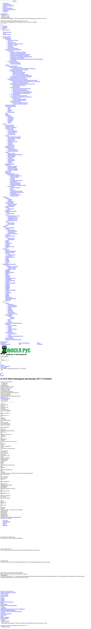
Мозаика (10, 109)
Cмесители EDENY (12, 167)
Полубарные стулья (12, 141)
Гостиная (5, 197)
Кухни (4, 124)
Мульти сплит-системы (15, 67)
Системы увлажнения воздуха (20, 103)
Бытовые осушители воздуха (20, 89)
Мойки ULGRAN (11, 153)
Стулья (7, 135)
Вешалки (10, 330)
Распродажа (6, 10)
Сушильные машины (15, 187)
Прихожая (7, 324)
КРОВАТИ (7, 285)
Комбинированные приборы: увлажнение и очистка (22, 83)
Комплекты (10, 304)
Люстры (10, 41)
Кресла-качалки (11, 205)
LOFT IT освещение (5, 366)
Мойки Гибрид (11, 157)
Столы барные (11, 133)
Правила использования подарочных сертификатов (12, 609)
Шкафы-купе (8, 243)
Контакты (5, 11)
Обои (6, 113)
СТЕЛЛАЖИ (8, 292)
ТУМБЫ (7, 294)
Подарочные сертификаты (9, 9)
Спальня (5, 226)
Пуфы (9, 320)
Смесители (10, 119)
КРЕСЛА (7, 273)
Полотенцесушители (13, 61)
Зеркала (7, 245)
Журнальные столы (12, 219)
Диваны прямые (12, 268)
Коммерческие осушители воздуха (21, 91)
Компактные (11, 201)
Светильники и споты (13, 40)
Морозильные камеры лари (16, 192)
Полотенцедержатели (15, 63)
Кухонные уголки (9, 147)
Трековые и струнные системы (15, 43)
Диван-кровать (11, 254)
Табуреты (10, 142)
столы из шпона (7, 36)
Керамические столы (13, 218)
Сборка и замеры (7, 4)
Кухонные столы (9, 128)
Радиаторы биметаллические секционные (20, 54)
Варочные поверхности (15, 175)
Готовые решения (9, 126)
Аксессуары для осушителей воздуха (21, 88)
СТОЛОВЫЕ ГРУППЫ (10, 278)
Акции (4, 33)
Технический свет (16, 517)
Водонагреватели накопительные (18, 78)
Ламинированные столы (14, 215)
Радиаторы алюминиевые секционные (19, 55)
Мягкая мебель (9, 256)
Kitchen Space (11, 159)
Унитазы (10, 121)
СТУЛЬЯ (7, 281)
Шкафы (7, 207)
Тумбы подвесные (12, 305)
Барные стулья (11, 140)
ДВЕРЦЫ (7, 286)
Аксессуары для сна (10, 235)
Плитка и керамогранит (11, 106)
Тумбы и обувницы (12, 329)
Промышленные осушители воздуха (21, 93)
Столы (6, 214)
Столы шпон (11, 129)
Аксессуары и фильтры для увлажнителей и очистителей (23, 80)
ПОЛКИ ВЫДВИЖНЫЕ (10, 298)
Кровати (7, 228)
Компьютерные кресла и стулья (15, 336)
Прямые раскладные (13, 151)
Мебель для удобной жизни (9, 264)
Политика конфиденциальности (7, 610)
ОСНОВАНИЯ (8, 279)
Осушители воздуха (15, 87)
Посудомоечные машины (16, 180)
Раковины (10, 120)
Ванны (9, 122)
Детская (5, 248)
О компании (5, 3)
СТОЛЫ (7, 293)
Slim (9, 108)
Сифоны (10, 162)
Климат (7, 65)
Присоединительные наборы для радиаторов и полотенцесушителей (26, 59)
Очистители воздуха (15, 94)
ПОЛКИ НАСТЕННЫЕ (10, 290)
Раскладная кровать (13, 233)
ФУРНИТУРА (8, 297)
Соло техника (11, 186)
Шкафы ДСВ (11, 208)
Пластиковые (11, 145)
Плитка (9, 111)
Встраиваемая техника (13, 174)
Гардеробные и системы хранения (13, 323)
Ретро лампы (11, 47)
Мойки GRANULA (12, 155)
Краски (7, 114)
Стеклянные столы (12, 217)
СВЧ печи (12, 178)
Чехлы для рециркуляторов (19, 100)
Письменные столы (10, 257)
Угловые (10, 199)
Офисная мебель (9, 332)
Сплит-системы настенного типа (20, 74)
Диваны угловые (12, 267)
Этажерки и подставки (10, 211)
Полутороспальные (12, 231)
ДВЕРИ (7, 296)
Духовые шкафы (14, 177)
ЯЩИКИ (7, 289)
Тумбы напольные (12, 306)
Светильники (3, 367)
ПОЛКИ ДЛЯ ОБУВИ (10, 280)
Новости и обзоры (4, 617)
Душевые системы (12, 313)
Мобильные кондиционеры (19, 72)
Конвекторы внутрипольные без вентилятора (21, 56)
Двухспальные (11, 230)
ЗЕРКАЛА (7, 277)
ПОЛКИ (7, 291)
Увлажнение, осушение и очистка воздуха (18, 79)
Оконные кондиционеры (18, 73)
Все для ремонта (7, 34)
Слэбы (9, 107)
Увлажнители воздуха (15, 101)
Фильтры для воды (9, 164)
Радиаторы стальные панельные (18, 53)
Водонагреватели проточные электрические (20, 76)
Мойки (7, 152)
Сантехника (8, 115)
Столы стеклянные (12, 132)
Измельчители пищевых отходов (18, 185)
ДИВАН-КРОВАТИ (9, 272)
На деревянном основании (14, 138)
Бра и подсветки (12, 42)
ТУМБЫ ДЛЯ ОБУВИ (10, 283)
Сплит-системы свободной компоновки (22, 75)
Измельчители (11, 160)
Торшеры (10, 46)
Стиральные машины (15, 184)
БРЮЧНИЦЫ (8, 299)
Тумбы (7, 221)
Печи (11, 188)
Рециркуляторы (16, 98)
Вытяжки (12, 179)
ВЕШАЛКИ (7, 276)
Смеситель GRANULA (13, 169)
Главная (2, 365)
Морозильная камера (15, 182)
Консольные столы (12, 220)
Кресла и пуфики (9, 202)
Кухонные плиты (14, 195)
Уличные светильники (13, 48)
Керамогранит (11, 112)
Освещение (8, 39)
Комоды (7, 212)
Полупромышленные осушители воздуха (22, 92)
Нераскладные (11, 148)
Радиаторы (10, 50)
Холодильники (13, 181)
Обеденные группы (10, 146)
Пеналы (10, 307)
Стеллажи (7, 210)
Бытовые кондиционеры (16, 70)
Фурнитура (8, 172)
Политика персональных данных (8, 592)
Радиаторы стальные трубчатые (18, 52)
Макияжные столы (9, 246)
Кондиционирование (13, 66)
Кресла (9, 319)
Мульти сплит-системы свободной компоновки (24, 68)
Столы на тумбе (11, 134)
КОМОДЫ (7, 287)
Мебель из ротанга (9, 338)
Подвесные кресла (12, 204)
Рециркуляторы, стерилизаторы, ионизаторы (21, 96)
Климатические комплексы (19, 85)
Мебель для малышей (10, 251)
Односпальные (11, 232)
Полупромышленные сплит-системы (19, 69)
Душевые (10, 116)
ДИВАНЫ (7, 271)
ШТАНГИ (7, 300)
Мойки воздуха (16, 86)
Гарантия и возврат (7, 8)
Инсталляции (11, 118)
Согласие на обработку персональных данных (11, 611)
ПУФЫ (7, 274)
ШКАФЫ (7, 284)
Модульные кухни (7, 32)
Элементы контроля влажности (20, 82)
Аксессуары (8, 171)
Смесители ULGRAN (12, 166)
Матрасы (7, 234)
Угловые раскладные (13, 149)
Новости (5, 7)
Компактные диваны (13, 266)
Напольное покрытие (10, 105)
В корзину (3, 403)
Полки (6, 225)
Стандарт (10, 158)
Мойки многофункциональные (15, 154)
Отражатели (13, 60)
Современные (11, 213)
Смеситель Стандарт (13, 168)
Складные (10, 144)
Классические (11, 139)
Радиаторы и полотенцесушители (13, 49)
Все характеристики (5, 398)
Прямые (10, 200)
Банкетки (10, 322)
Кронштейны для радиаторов (17, 58)
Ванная (7, 303)
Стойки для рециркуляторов (19, 99)
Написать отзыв (4, 385)
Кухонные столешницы (11, 127)
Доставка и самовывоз (8, 5)
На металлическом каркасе (14, 136)
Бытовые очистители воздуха (20, 95)
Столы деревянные (12, 131)
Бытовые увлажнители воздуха (20, 102)
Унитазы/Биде (11, 312)
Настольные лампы (12, 45)
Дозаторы (10, 161)
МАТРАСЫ (7, 270)
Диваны (7, 198)
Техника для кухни (9, 173)
